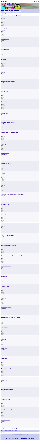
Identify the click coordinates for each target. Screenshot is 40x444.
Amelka (4, 144)
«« (1, 15)
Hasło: (11, 11)
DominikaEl (5, 380)
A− (36, 1)
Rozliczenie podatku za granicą (7, 389)
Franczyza (3, 173)
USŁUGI (4, 13)
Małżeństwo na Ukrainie (5, 420)
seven (4, 277)
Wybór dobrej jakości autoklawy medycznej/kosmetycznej (12, 194)
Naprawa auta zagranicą (6, 307)
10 (18, 15)
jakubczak (5, 390)
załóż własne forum (15, 438)
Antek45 (4, 298)
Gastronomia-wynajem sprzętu (7, 101)
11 (19, 15)
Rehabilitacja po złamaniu (6, 368)
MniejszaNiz (5, 30)
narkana (4, 40)
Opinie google (4, 358)
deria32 (4, 50)
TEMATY (6, 10)
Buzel (4, 164)
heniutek (4, 308)
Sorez (4, 82)
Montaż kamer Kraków (5, 112)
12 (20, 15)
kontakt (9, 438)
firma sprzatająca (4, 214)
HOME (2, 13)
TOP (9, 10)
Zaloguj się (3, 430)
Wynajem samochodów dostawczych (8, 245)
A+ (38, 1)
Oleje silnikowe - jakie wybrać (6, 163)
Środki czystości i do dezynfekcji (7, 296)
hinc (4, 421)
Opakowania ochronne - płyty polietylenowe (9, 132)
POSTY (2, 10)
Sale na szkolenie (4, 91)
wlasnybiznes (4, 1)
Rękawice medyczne (5, 204)
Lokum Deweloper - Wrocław (6, 142)
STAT (12, 10)
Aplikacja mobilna (4, 327)
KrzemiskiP (5, 216)
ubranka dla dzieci (4, 348)
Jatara (4, 72)
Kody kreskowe (4, 276)
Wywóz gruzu (3, 59)
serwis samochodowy (5, 399)
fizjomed (4, 370)
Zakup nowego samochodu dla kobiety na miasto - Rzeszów (13, 255)
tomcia (4, 349)
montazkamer (5, 113)
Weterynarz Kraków (5, 153)
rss (6, 438)
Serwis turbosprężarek (5, 286)
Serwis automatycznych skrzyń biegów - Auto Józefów (11, 317)
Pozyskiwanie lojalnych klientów (7, 235)
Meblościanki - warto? (5, 49)
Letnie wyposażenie (5, 39)
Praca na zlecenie (4, 69)
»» (8, 15)
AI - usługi (3, 18)
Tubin (4, 123)
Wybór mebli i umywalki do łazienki (8, 122)
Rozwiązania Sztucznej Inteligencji (8, 81)
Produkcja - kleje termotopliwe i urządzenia (9, 409)
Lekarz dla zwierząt (4, 28)
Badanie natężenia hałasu (6, 266)
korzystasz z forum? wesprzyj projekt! (27, 438)
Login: (2, 11)
